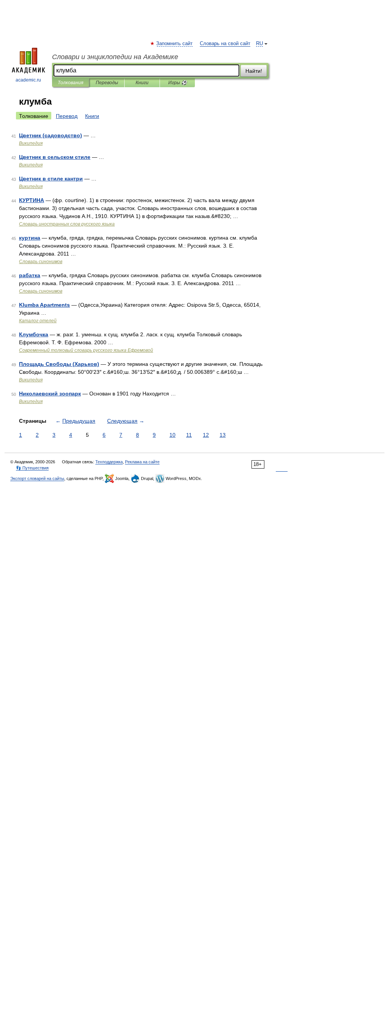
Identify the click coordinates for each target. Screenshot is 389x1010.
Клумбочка (33, 334)
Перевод (66, 116)
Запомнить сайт (175, 43)
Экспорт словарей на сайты (37, 478)
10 (172, 435)
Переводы (107, 82)
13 (223, 435)
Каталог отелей (38, 320)
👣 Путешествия (32, 468)
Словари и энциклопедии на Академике (115, 57)
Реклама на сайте (142, 462)
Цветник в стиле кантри (51, 179)
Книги (142, 82)
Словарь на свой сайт (225, 43)
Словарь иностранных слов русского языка (67, 224)
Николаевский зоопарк (50, 394)
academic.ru (28, 80)
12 (206, 435)
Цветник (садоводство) (50, 135)
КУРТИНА (31, 200)
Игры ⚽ (177, 82)
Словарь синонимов (40, 261)
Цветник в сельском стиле (54, 157)
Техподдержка (109, 462)
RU (259, 43)
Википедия (31, 143)
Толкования (70, 82)
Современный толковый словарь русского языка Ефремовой (86, 350)
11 (189, 435)
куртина (29, 238)
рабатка (29, 275)
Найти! (253, 71)
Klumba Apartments (44, 305)
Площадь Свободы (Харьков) (59, 364)
